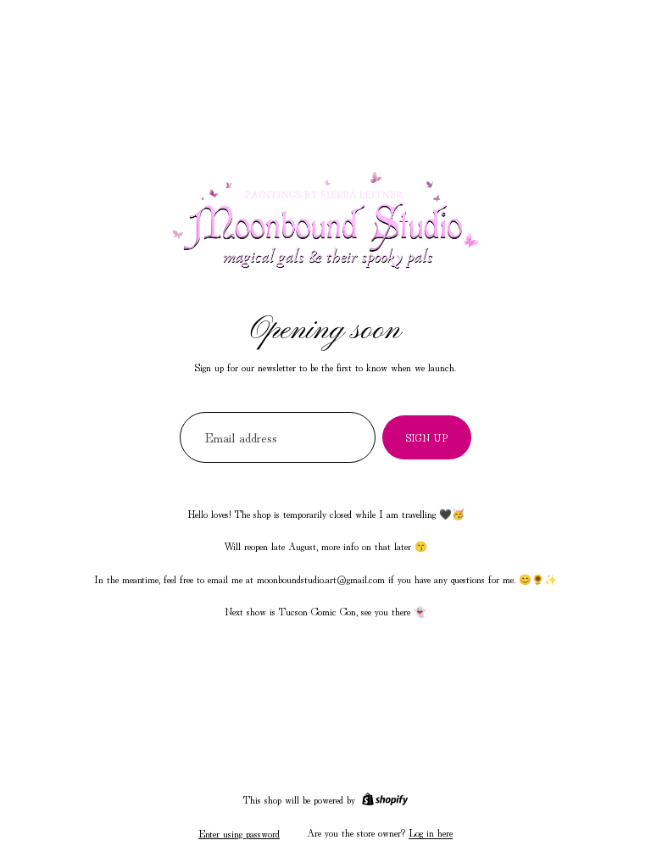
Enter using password (239, 833)
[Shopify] (385, 799)
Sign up (427, 437)
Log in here (431, 832)
